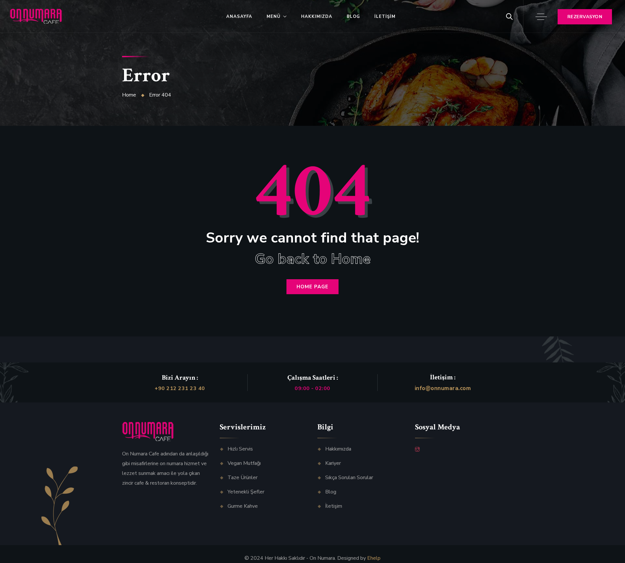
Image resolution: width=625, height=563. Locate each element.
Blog (353, 17)
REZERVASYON (585, 17)
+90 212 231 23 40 (180, 388)
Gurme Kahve (243, 506)
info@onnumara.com (443, 388)
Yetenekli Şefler (246, 491)
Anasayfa (239, 17)
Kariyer (333, 463)
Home (129, 94)
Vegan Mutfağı (244, 463)
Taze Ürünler (242, 477)
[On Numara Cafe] (36, 16)
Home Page (312, 286)
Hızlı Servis (240, 448)
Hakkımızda (316, 17)
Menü (274, 17)
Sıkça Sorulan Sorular (349, 477)
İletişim (385, 17)
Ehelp (374, 558)
